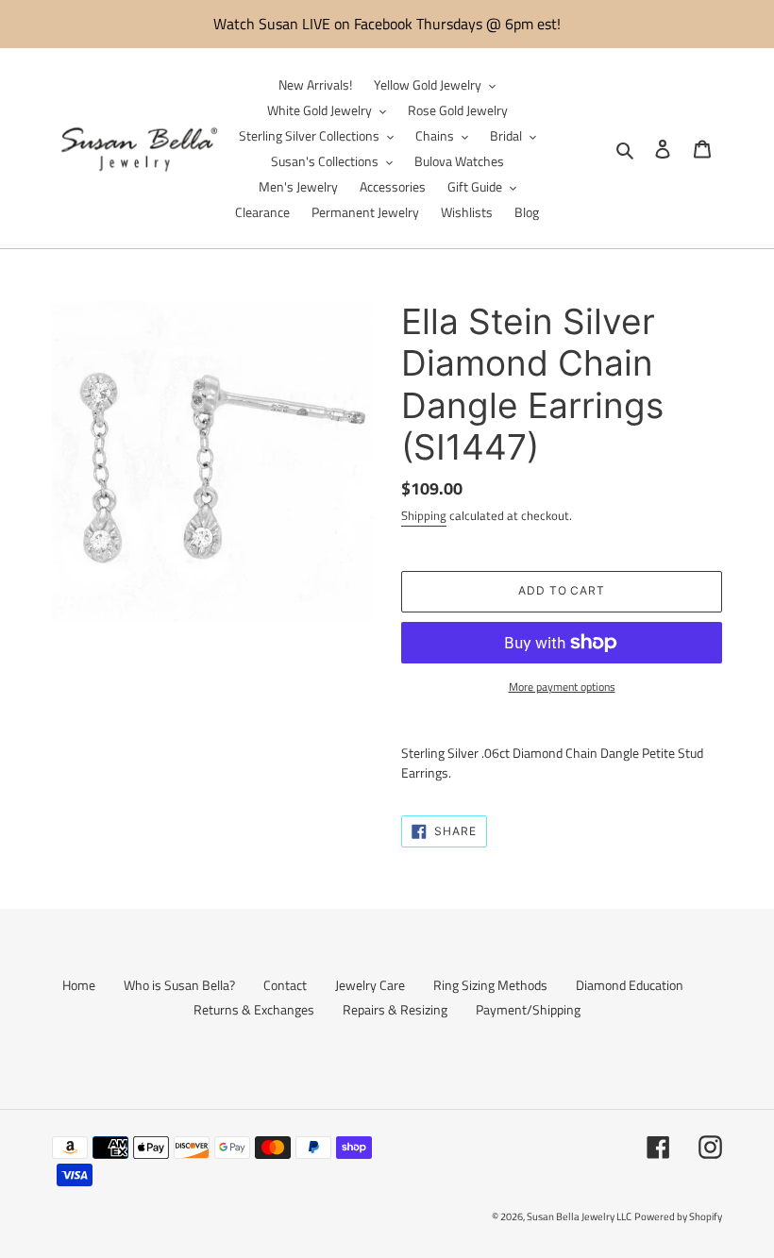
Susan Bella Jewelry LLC (579, 1216)
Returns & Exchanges (254, 1009)
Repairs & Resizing (395, 1009)
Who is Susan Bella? (179, 985)
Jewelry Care (370, 985)
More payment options (562, 687)
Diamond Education (629, 985)
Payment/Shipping (528, 1009)
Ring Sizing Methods (490, 985)
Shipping (423, 515)
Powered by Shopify (678, 1216)
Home (78, 985)
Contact (285, 985)
